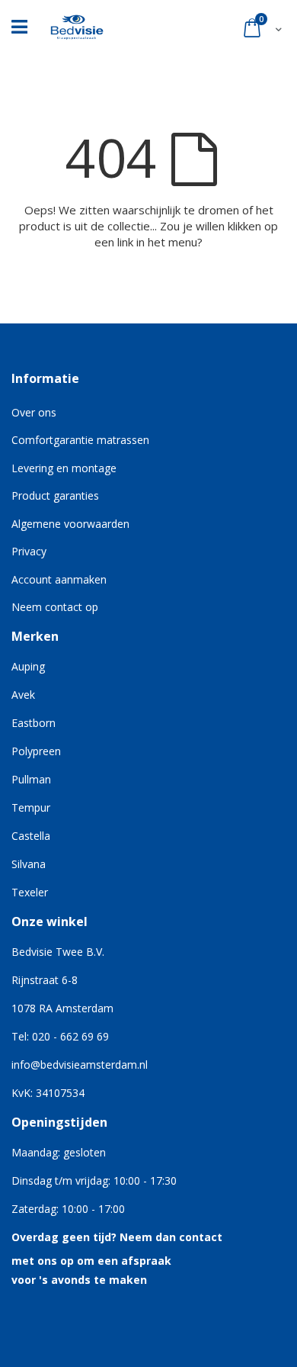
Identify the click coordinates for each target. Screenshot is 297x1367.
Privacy (28, 551)
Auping (28, 666)
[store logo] (77, 23)
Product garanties (55, 495)
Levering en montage (64, 468)
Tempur (30, 807)
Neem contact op (54, 607)
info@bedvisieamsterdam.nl (79, 1064)
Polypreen (36, 751)
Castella (30, 835)
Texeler (29, 892)
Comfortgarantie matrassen (80, 440)
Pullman (31, 779)
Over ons (33, 412)
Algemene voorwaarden (70, 523)
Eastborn (33, 723)
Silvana (28, 864)
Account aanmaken (59, 579)
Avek (23, 694)
